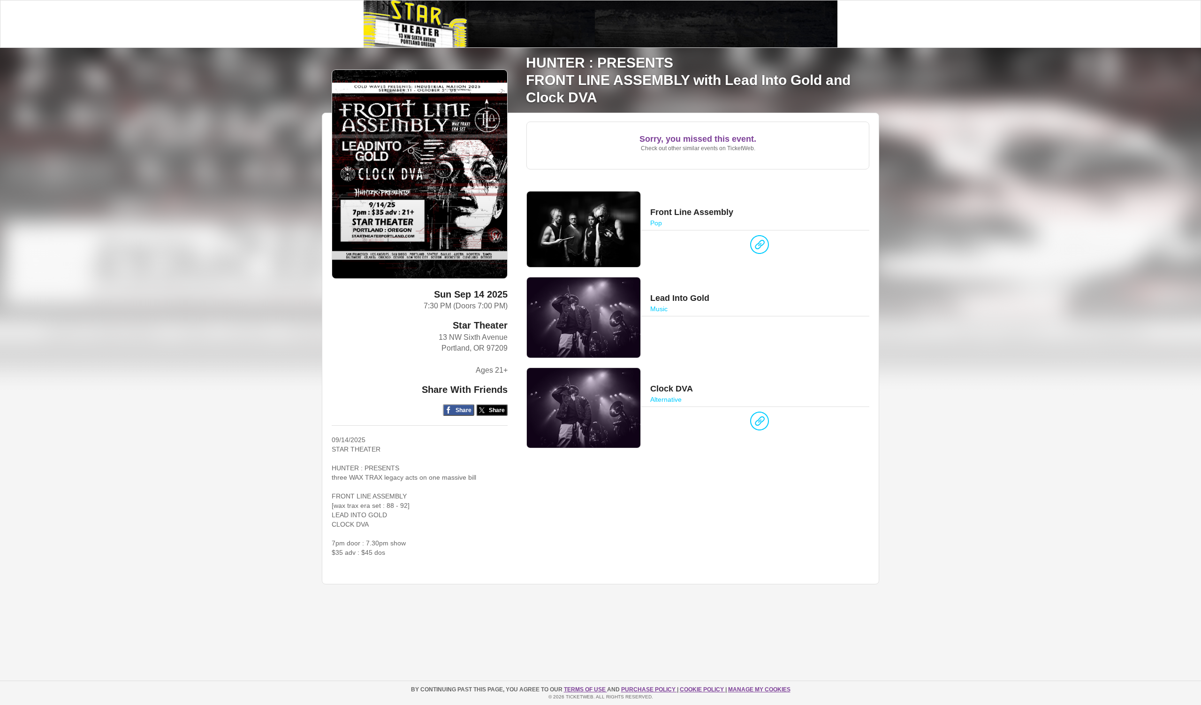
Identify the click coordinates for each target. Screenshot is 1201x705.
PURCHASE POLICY (649, 689)
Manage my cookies (759, 689)
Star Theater (480, 325)
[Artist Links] (759, 247)
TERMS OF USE (585, 689)
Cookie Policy (702, 689)
